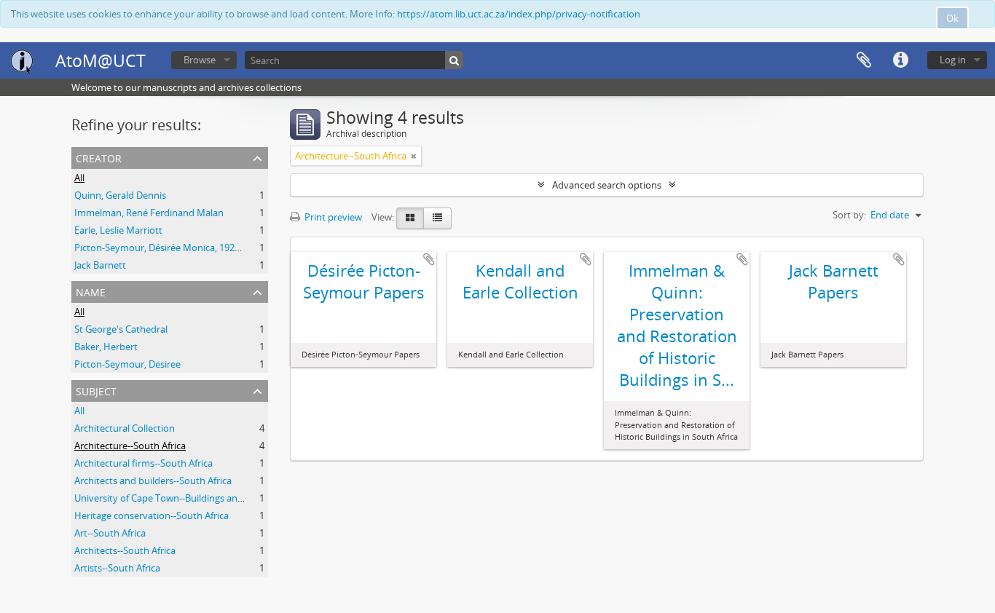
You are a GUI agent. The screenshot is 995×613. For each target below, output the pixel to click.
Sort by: (849, 214)
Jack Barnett (100, 265)
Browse (200, 59)
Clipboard (864, 60)
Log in (953, 59)
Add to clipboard (429, 259)
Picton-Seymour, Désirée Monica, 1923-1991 (168, 247)
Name (91, 291)
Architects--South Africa (125, 550)
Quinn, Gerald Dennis (120, 195)
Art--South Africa (110, 532)
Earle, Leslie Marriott (118, 230)
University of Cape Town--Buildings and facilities (177, 498)
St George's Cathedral (121, 329)
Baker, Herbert (106, 346)
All (79, 177)
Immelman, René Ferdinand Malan (149, 212)
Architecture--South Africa (130, 445)
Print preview (332, 217)
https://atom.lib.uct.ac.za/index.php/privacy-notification (518, 13)
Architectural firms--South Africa (143, 463)
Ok (952, 18)
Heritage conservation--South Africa (151, 515)
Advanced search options (606, 184)
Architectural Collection (124, 428)
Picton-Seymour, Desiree (127, 364)
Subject (96, 390)
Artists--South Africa (117, 567)
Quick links (900, 60)
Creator (99, 157)
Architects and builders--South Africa (153, 480)
